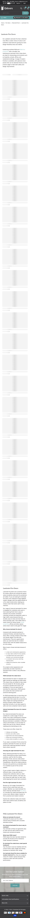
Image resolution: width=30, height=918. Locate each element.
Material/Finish (16, 23)
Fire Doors (8, 23)
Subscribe (15, 885)
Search (25, 13)
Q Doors (10, 909)
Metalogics (23, 909)
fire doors (23, 791)
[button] (3, 18)
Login (24, 3)
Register (18, 3)
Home (2, 23)
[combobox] (11, 13)
